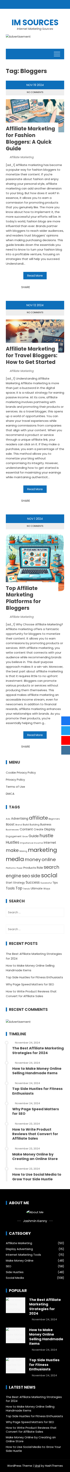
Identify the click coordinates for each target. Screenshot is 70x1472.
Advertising (19, 818)
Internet (50, 842)
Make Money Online (19, 1261)
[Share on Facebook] (34, 287)
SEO (8, 1266)
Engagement (13, 836)
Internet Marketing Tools (23, 1255)
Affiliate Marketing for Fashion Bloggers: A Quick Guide (30, 138)
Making (23, 851)
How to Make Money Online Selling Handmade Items (36, 1070)
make (12, 850)
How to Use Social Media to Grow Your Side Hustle (36, 1176)
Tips (55, 883)
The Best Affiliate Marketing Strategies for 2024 (38, 1050)
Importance (26, 842)
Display (49, 829)
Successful (46, 882)
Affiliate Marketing (22, 157)
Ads (8, 818)
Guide (34, 835)
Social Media (15, 1278)
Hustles (12, 842)
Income (38, 842)
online (49, 859)
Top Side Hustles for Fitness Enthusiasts (34, 977)
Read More (35, 275)
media (15, 859)
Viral (37, 1466)
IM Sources (35, 22)
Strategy (19, 883)
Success (33, 882)
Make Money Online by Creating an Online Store (35, 1156)
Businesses (12, 829)
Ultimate (37, 888)
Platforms (11, 868)
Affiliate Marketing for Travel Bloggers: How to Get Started (31, 355)
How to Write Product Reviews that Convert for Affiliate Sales (35, 1134)
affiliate (38, 817)
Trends (26, 888)
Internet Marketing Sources (35, 29)
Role (40, 868)
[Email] (47, 287)
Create (38, 829)
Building (34, 824)
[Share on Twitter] (38, 287)
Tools (10, 888)
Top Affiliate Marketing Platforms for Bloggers (23, 598)
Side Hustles (15, 1272)
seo (26, 875)
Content (26, 829)
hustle (46, 835)
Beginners (54, 818)
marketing (42, 850)
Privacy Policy (15, 779)
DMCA (10, 794)
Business (45, 824)
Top (19, 888)
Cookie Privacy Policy (21, 772)
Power (20, 868)
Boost (10, 824)
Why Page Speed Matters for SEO (30, 984)
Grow (25, 836)
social (49, 875)
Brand (18, 824)
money (33, 859)
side (35, 875)
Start (9, 883)
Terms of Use (15, 787)
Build (26, 824)
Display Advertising (19, 1249)
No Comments (35, 92)
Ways (46, 888)
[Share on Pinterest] (42, 287)
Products (29, 868)
